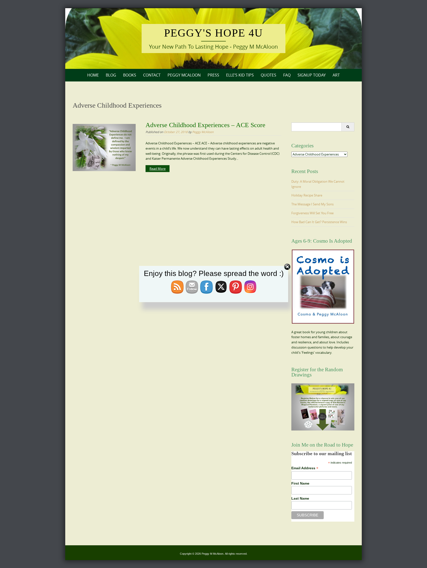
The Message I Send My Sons (312, 204)
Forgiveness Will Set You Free (312, 213)
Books (129, 75)
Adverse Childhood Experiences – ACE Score (205, 125)
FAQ (287, 75)
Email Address (304, 468)
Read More (157, 168)
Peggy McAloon (184, 75)
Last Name (300, 498)
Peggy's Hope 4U (213, 33)
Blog (111, 75)
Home (93, 75)
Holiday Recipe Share (306, 195)
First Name (300, 483)
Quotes (268, 75)
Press (213, 75)
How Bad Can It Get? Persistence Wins (319, 222)
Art (336, 75)
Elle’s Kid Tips (240, 75)
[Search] (347, 126)
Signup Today (312, 75)
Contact (152, 75)
